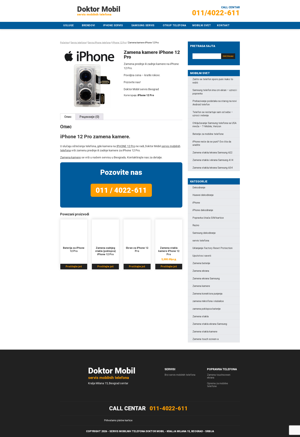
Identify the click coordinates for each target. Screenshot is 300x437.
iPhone (196, 202)
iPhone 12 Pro (119, 42)
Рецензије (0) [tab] (89, 117)
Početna (64, 42)
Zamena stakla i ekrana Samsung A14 (212, 160)
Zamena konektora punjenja (207, 293)
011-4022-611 (169, 408)
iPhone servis (113, 25)
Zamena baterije (201, 263)
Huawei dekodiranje (203, 195)
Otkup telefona (174, 25)
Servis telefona (78, 42)
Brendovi (88, 25)
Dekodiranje (198, 187)
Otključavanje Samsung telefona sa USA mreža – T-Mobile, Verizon (214, 125)
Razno (195, 225)
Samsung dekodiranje (204, 232)
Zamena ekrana (200, 270)
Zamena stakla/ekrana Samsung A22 (212, 152)
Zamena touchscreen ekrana (218, 376)
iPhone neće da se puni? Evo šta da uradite (211, 143)
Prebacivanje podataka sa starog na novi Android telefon (214, 103)
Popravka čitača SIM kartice (208, 217)
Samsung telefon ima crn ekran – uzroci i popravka (214, 92)
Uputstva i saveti (201, 255)
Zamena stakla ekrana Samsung (209, 323)
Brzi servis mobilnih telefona (180, 374)
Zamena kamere (70, 157)
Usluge (68, 25)
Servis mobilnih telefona (127, 431)
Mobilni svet (201, 25)
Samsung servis (143, 25)
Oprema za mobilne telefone (217, 385)
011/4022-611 (216, 12)
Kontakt (223, 25)
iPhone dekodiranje (202, 210)
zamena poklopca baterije (206, 308)
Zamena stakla (200, 316)
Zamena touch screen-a (205, 339)
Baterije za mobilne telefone (208, 134)
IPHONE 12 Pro (125, 146)
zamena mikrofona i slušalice (208, 301)
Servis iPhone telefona (99, 42)
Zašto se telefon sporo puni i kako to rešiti (212, 81)
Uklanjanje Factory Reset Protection (212, 248)
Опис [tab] (68, 117)
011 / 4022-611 (121, 190)
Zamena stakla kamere (204, 331)
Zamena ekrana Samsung (206, 278)
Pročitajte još (74, 266)
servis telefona (200, 240)
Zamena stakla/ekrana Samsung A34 (212, 167)
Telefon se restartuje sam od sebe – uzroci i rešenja (212, 114)
